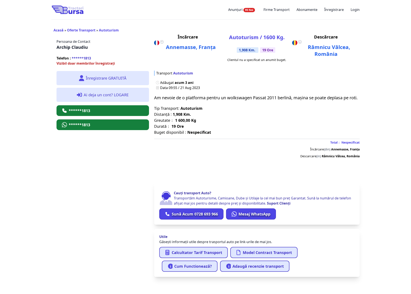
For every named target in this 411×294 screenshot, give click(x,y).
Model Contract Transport (267, 252)
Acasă (59, 30)
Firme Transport (277, 9)
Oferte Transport (81, 30)
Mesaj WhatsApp (254, 214)
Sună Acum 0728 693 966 (195, 214)
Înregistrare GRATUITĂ (106, 78)
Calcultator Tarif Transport (197, 252)
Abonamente (306, 9)
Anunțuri (240, 9)
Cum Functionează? (193, 266)
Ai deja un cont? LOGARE (106, 94)
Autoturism (109, 30)
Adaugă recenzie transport (258, 266)
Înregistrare (334, 9)
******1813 (74, 58)
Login (355, 9)
